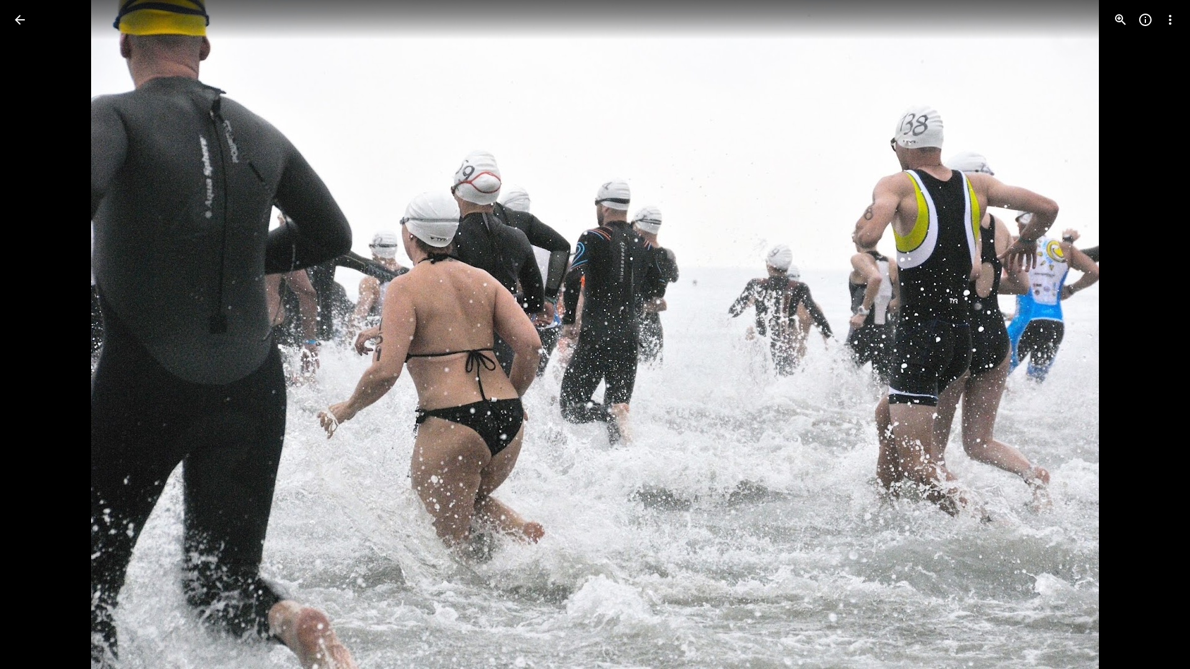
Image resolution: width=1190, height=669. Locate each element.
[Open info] (1145, 19)
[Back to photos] (20, 20)
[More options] (1170, 19)
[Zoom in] (1120, 19)
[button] (34, 334)
